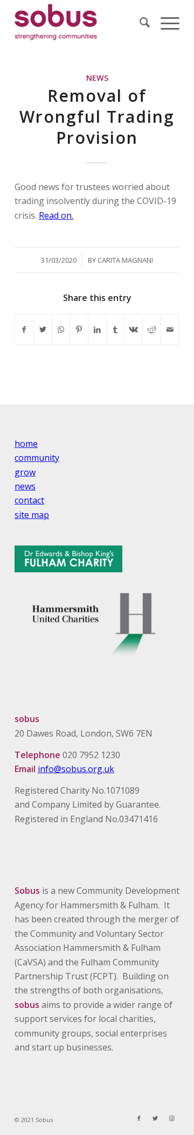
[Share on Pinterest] (79, 329)
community (37, 458)
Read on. (56, 215)
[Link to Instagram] (171, 1118)
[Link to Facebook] (139, 1118)
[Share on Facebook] (24, 329)
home (26, 444)
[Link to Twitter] (155, 1118)
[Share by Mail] (170, 329)
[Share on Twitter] (43, 329)
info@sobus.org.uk (76, 769)
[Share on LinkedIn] (97, 329)
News (97, 78)
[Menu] (164, 22)
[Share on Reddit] (152, 329)
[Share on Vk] (134, 329)
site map (32, 515)
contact (29, 500)
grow (25, 472)
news (25, 486)
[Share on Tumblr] (115, 329)
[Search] (139, 22)
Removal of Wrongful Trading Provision (97, 117)
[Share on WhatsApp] (61, 329)
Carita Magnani (125, 260)
